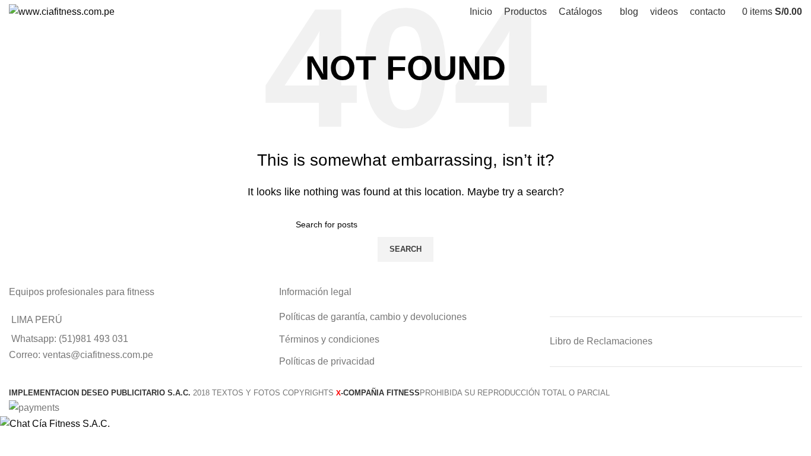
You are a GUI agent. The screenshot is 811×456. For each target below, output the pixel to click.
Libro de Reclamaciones (601, 341)
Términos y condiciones (329, 339)
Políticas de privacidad (327, 361)
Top (782, 427)
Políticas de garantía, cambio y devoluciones (373, 317)
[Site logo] (62, 11)
